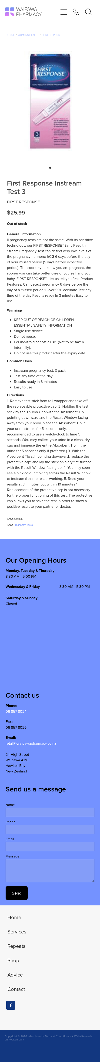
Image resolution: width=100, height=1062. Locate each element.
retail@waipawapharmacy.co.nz (31, 743)
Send (16, 893)
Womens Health (28, 35)
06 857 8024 (16, 711)
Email (10, 839)
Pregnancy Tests (23, 524)
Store (11, 35)
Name (10, 805)
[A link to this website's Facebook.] (10, 1005)
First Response (51, 35)
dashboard (36, 1036)
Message (12, 856)
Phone (10, 822)
